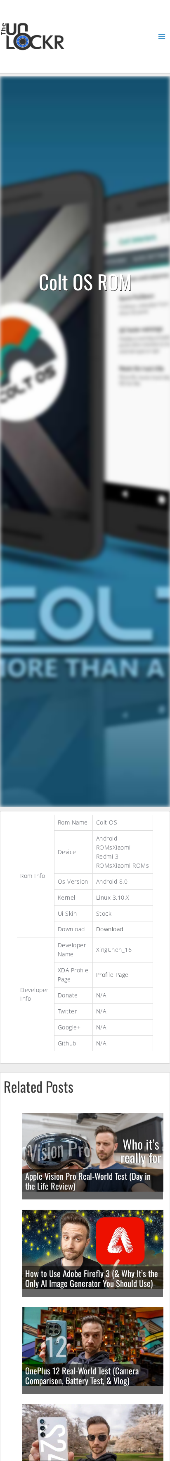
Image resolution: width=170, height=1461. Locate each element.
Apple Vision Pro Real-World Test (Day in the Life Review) (88, 1181)
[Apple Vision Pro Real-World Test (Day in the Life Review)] (92, 1151)
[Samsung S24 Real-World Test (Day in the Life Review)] (92, 1443)
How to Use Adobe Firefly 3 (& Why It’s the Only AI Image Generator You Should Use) (91, 1278)
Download (109, 929)
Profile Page (112, 975)
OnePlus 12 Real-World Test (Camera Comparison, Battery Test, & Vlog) (82, 1376)
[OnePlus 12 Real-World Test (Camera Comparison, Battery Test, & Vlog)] (92, 1346)
